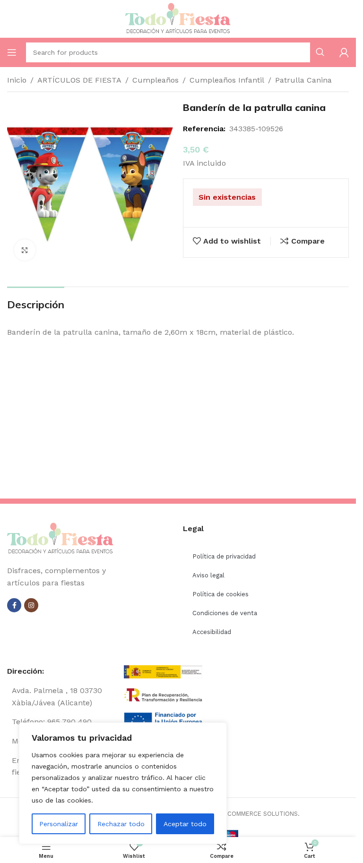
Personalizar (58, 824)
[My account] (344, 52)
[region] (123, 783)
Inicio (16, 80)
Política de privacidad (224, 556)
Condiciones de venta (224, 613)
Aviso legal (208, 575)
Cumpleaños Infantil (227, 80)
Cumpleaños (155, 80)
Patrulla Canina (303, 80)
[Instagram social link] (31, 605)
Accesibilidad (211, 631)
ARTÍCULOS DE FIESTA (79, 80)
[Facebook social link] (14, 605)
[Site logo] (178, 18)
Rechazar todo (121, 824)
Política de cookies (220, 594)
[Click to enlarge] (24, 250)
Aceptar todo (185, 824)
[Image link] (60, 538)
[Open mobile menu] (11, 52)
